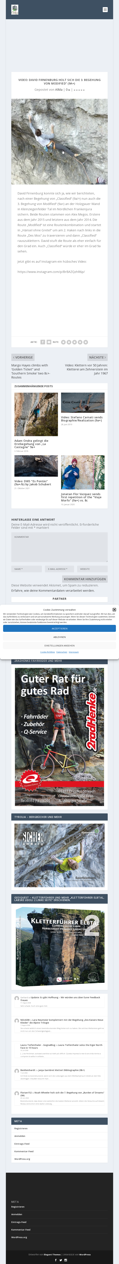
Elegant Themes (52, 1254)
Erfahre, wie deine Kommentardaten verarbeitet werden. (53, 590)
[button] (114, 609)
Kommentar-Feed (23, 1151)
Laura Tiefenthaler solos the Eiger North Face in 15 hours (61, 1046)
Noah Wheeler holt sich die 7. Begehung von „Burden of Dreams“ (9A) (62, 1094)
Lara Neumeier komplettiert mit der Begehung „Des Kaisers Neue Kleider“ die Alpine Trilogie (61, 1021)
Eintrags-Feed (21, 1143)
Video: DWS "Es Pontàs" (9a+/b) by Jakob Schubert (32, 482)
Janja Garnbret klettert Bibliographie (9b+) (61, 1070)
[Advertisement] (59, 42)
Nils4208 (24, 1019)
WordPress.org (22, 1158)
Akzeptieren (59, 628)
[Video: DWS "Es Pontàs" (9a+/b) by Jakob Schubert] (36, 466)
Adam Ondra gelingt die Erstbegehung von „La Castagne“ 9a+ (31, 444)
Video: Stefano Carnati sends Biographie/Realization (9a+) (82, 418)
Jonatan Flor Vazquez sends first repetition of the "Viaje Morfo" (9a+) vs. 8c (81, 497)
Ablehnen (59, 637)
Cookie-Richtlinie (47, 652)
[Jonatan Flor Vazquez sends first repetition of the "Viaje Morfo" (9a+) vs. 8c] (83, 472)
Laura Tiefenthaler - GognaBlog (37, 1045)
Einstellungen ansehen (59, 645)
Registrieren (21, 1128)
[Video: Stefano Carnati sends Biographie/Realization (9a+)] (83, 403)
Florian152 (26, 1092)
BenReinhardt (27, 1070)
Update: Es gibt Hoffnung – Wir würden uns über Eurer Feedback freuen (60, 999)
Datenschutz (61, 652)
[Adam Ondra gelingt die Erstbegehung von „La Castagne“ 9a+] (36, 414)
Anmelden (19, 1136)
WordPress (85, 1254)
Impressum (74, 652)
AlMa (58, 89)
